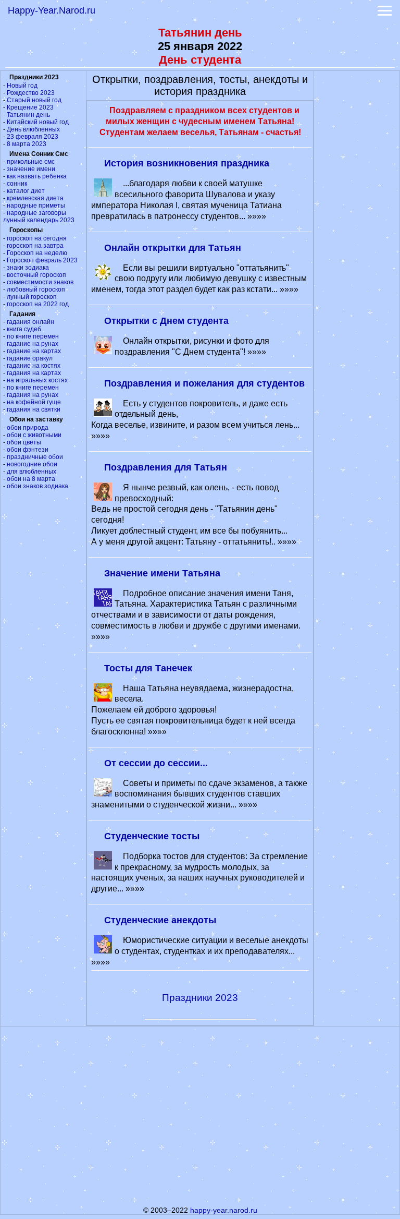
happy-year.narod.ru (223, 1210)
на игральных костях (37, 380)
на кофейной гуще (34, 402)
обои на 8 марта (31, 478)
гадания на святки (33, 409)
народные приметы (36, 205)
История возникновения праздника (186, 163)
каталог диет (26, 191)
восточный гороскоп (36, 275)
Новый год (22, 85)
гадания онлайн (30, 321)
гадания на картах (34, 373)
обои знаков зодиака (37, 486)
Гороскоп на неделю (37, 253)
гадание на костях (33, 365)
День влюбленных (33, 129)
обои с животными (34, 435)
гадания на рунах (32, 395)
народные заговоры (36, 212)
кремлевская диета (35, 198)
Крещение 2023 (30, 107)
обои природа (27, 427)
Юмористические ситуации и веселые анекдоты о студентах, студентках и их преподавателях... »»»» (199, 951)
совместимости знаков (40, 282)
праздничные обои (35, 457)
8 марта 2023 (26, 144)
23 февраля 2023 (32, 136)
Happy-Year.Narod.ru (51, 10)
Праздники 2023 (200, 997)
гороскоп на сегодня (37, 238)
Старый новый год (34, 100)
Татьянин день (28, 114)
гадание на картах (34, 351)
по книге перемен (33, 336)
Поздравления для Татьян (165, 467)
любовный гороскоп (36, 289)
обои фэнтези (27, 449)
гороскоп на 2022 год (38, 304)
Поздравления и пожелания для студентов (204, 383)
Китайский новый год (38, 122)
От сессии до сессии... (156, 763)
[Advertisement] (356, 227)
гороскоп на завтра (35, 245)
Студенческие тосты (151, 836)
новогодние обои (32, 464)
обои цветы (24, 442)
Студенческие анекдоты (160, 920)
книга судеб (24, 329)
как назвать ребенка (37, 176)
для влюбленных (31, 471)
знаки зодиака (28, 267)
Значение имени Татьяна (162, 573)
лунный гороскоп (32, 296)
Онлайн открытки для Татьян (172, 248)
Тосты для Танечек (148, 668)
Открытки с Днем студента (166, 321)
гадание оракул (30, 358)
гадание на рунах (32, 343)
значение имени (31, 169)
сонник (17, 183)
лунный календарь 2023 (38, 220)
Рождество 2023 (31, 92)
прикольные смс (31, 161)
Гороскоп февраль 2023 (42, 260)
